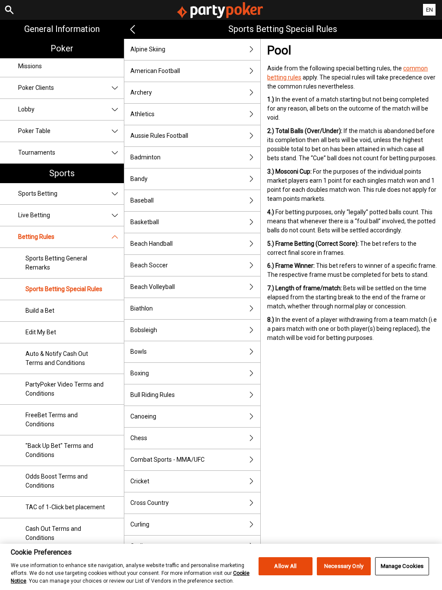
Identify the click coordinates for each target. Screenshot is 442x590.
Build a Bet (39, 310)
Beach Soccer (149, 265)
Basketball (144, 222)
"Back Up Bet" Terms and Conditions (59, 450)
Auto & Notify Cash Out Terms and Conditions (56, 358)
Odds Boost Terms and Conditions (56, 481)
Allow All (285, 566)
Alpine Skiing (147, 49)
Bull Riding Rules (152, 394)
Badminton (145, 157)
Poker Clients (36, 87)
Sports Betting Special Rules (63, 288)
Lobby (26, 109)
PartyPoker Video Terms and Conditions (64, 389)
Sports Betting (37, 193)
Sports (62, 173)
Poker (62, 48)
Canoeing (143, 416)
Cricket (139, 481)
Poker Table (34, 130)
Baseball (142, 200)
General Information (62, 29)
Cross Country (149, 502)
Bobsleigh (143, 330)
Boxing (139, 373)
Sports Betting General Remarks (56, 263)
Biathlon (141, 308)
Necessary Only (343, 566)
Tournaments (36, 152)
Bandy (139, 178)
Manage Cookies (402, 566)
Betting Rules (36, 236)
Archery (141, 92)
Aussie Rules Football (159, 135)
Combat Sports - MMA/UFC (167, 459)
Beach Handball (151, 243)
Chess (138, 438)
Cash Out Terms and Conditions (53, 533)
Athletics (142, 114)
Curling (139, 524)
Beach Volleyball (152, 286)
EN (429, 9)
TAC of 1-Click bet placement (65, 507)
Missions (30, 66)
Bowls (138, 351)
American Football (155, 70)
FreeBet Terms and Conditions (51, 420)
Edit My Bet (40, 332)
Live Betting (34, 215)
